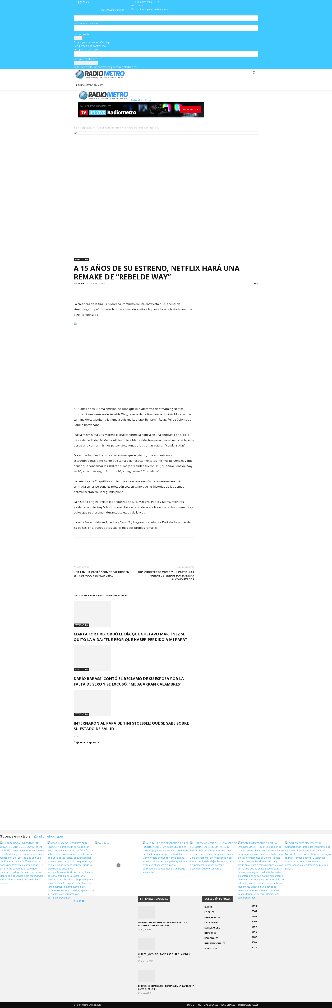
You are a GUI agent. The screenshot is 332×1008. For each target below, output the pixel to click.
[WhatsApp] (93, 291)
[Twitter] (84, 2)
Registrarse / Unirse (112, 10)
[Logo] (100, 79)
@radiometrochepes (49, 836)
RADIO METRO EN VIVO (90, 85)
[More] (101, 291)
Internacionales (248, 1004)
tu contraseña (81, 34)
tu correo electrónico (85, 59)
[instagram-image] (23, 864)
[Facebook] (79, 2)
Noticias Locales (208, 1004)
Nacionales (228, 1004)
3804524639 (146, 1)
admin (81, 283)
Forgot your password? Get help (92, 42)
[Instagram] (81, 2)
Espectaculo (88, 127)
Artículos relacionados (90, 595)
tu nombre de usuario (86, 23)
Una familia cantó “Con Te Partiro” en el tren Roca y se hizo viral (101, 573)
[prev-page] (75, 736)
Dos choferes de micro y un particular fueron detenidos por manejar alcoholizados (166, 575)
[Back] (159, 1)
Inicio (76, 127)
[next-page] (77, 736)
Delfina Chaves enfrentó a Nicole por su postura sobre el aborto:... (163, 924)
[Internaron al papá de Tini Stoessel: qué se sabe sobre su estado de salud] (134, 703)
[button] (254, 73)
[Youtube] (87, 2)
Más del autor (117, 595)
